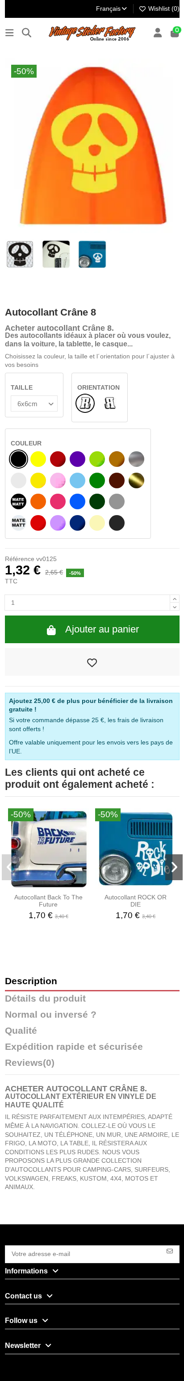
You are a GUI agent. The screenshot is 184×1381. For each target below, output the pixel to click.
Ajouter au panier (102, 629)
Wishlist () (163, 8)
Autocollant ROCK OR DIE (136, 901)
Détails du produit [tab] (45, 998)
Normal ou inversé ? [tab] (50, 1014)
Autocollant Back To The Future (48, 901)
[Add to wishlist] (92, 662)
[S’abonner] (169, 1250)
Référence (19, 558)
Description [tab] (31, 981)
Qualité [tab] (21, 1031)
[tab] (92, 1065)
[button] (10, 867)
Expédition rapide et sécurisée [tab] (74, 1047)
